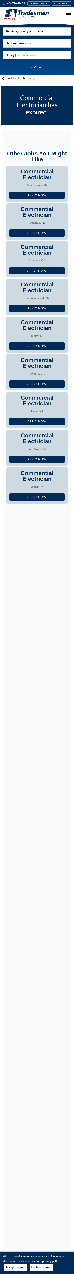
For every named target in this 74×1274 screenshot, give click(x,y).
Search (37, 66)
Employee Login (39, 3)
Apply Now (46, 196)
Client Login (61, 3)
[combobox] (37, 31)
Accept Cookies (16, 1267)
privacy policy (51, 1261)
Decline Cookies (41, 1267)
